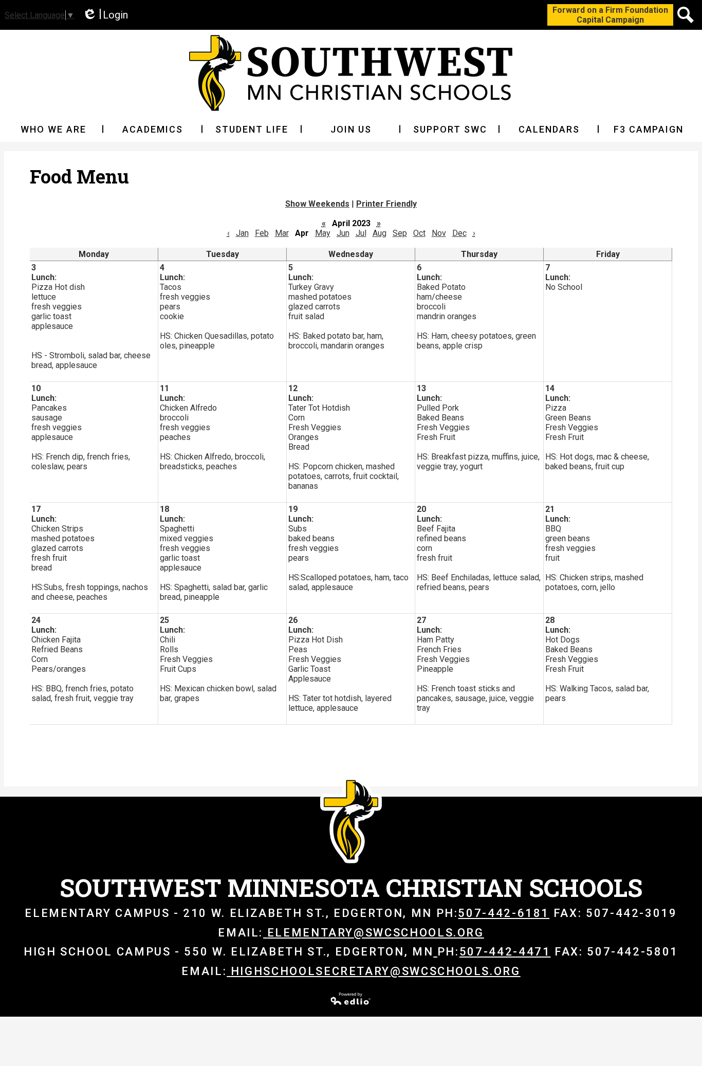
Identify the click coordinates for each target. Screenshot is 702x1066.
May (322, 233)
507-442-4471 (505, 951)
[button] (53, 129)
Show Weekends (317, 204)
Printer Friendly (386, 204)
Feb (262, 233)
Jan (242, 233)
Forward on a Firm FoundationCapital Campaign (610, 15)
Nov (439, 233)
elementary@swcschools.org (375, 932)
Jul (361, 233)
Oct (419, 233)
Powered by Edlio (351, 998)
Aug (379, 233)
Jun (343, 233)
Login (105, 15)
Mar (282, 233)
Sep (400, 233)
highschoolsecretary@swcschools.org (375, 971)
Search (685, 15)
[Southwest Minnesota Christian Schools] (351, 73)
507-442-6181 (503, 913)
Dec (459, 233)
